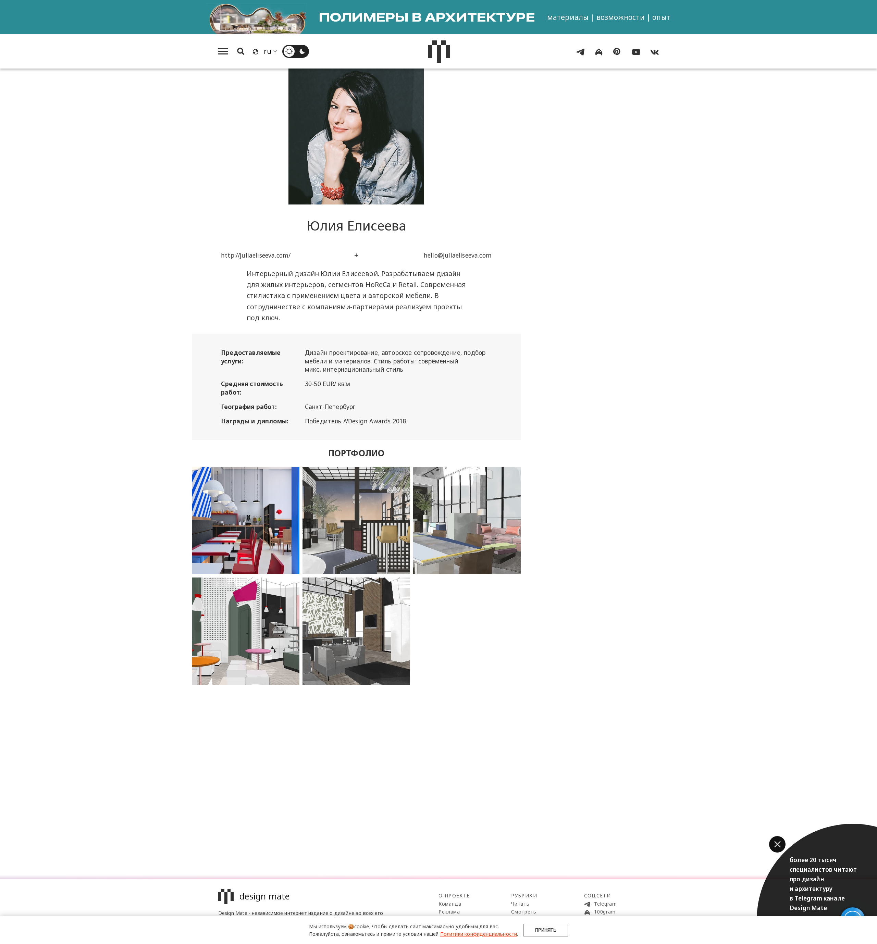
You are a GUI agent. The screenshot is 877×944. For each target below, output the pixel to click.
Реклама (449, 911)
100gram (604, 911)
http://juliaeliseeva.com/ (256, 255)
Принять (545, 930)
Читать (520, 903)
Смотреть (523, 911)
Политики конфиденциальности (478, 934)
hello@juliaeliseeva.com (458, 255)
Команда (449, 903)
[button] (777, 844)
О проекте (454, 895)
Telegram (605, 903)
